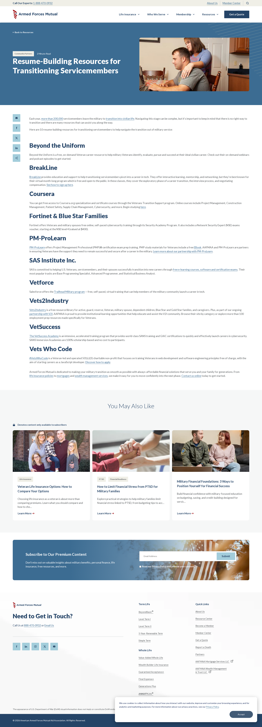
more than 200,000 (52, 118)
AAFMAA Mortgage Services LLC (212, 661)
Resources (208, 14)
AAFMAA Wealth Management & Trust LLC (211, 670)
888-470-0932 (32, 625)
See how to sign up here (60, 184)
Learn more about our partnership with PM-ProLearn (183, 251)
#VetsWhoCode (38, 358)
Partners (199, 654)
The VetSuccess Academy (44, 336)
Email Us (49, 625)
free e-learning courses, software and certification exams (205, 269)
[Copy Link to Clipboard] (16, 158)
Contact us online (191, 375)
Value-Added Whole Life (151, 657)
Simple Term (145, 640)
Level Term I (145, 619)
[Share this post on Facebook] (16, 128)
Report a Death (203, 647)
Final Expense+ (146, 679)
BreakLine (35, 177)
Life (146, 693)
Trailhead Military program (69, 291)
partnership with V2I (41, 313)
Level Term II (145, 626)
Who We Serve (156, 14)
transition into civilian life (120, 118)
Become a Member (204, 625)
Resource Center (203, 618)
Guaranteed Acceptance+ (151, 672)
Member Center (232, 3)
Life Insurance (127, 14)
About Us (212, 3)
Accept (241, 714)
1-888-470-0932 (43, 3)
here (143, 207)
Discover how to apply (97, 362)
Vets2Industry (37, 310)
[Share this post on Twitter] (16, 138)
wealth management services (91, 375)
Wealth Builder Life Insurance (153, 664)
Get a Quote (236, 14)
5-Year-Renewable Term (151, 633)
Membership (183, 14)
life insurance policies (41, 375)
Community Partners (23, 54)
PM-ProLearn (37, 247)
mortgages (63, 375)
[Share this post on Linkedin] (16, 148)
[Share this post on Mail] (16, 118)
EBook (197, 247)
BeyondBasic (146, 611)
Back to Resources (24, 32)
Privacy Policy (212, 706)
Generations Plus (147, 686)
